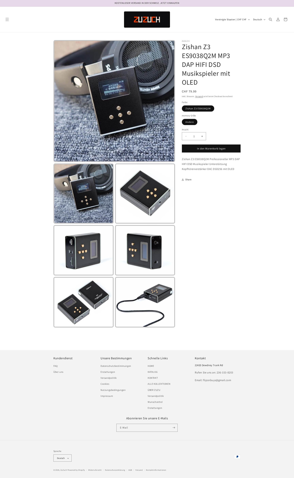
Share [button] (188, 179)
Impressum (107, 395)
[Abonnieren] (173, 428)
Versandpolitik (109, 378)
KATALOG (153, 371)
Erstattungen (108, 371)
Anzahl (185, 129)
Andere (189, 122)
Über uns (58, 371)
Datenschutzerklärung (115, 470)
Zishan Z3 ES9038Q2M (198, 108)
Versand (199, 96)
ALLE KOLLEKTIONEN (159, 384)
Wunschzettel (155, 401)
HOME (151, 365)
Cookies (105, 384)
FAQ (55, 365)
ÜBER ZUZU (154, 390)
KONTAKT (153, 378)
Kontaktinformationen (156, 470)
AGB (130, 470)
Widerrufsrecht (95, 470)
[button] (7, 19)
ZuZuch (63, 470)
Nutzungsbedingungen (113, 390)
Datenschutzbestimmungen (116, 365)
